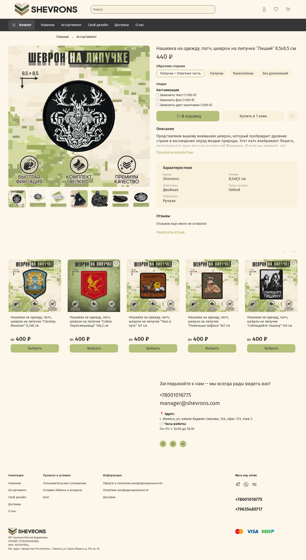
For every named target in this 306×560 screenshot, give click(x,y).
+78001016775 (175, 395)
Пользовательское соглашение (64, 483)
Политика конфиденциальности (125, 490)
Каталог (25, 25)
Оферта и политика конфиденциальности (132, 483)
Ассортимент (71, 25)
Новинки (48, 25)
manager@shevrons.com (190, 403)
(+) (178, 95)
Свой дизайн (98, 25)
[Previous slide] (15, 116)
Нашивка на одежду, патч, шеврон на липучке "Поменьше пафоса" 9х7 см (209, 321)
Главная (62, 37)
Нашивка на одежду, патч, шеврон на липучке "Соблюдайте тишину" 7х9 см (269, 321)
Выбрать (35, 348)
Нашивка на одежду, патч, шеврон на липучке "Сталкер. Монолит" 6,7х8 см (33, 321)
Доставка (122, 25)
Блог (46, 497)
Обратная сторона (170, 66)
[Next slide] (143, 116)
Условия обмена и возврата (62, 490)
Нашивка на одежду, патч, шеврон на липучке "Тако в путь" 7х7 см (150, 321)
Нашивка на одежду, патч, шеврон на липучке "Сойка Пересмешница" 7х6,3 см (91, 321)
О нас (140, 25)
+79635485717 (248, 509)
